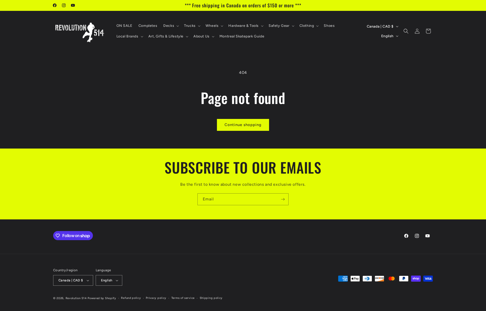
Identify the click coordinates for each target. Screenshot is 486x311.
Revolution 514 (76, 298)
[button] (170, 25)
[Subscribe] (282, 199)
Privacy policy (156, 298)
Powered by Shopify (102, 298)
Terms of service (183, 298)
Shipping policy (211, 298)
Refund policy (131, 298)
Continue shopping (243, 124)
